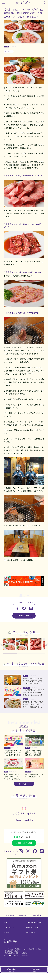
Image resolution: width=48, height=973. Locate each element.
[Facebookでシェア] (24, 608)
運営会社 (7, 932)
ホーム (6, 922)
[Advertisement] (24, 571)
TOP (5, 915)
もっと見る (23, 784)
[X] (28, 851)
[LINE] (42, 851)
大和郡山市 (8, 51)
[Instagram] (21, 851)
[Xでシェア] (17, 608)
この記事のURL (22, 616)
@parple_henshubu (24, 820)
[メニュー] (3, 2)
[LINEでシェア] (31, 608)
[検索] (44, 2)
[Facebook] (35, 851)
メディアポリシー (32, 927)
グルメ (11, 915)
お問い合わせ (30, 932)
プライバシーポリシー (33, 922)
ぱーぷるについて (10, 927)
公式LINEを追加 (24, 843)
